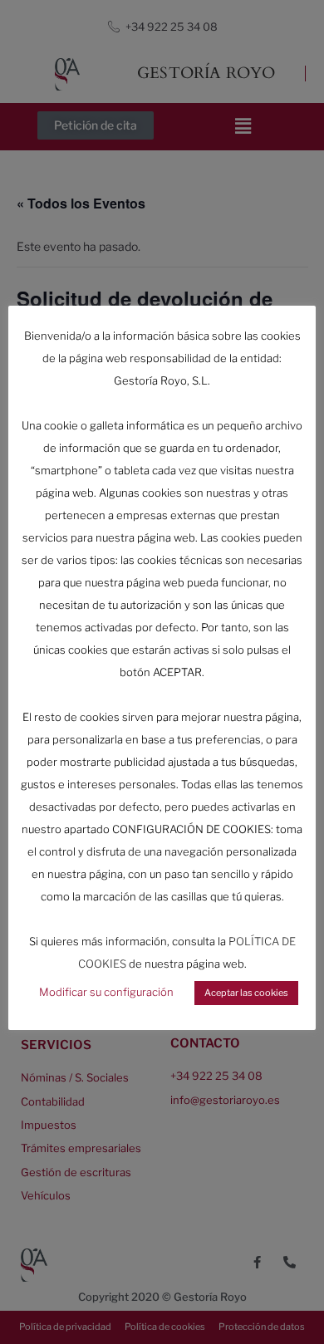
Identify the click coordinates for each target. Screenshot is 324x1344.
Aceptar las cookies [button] (246, 992)
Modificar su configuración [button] (106, 991)
